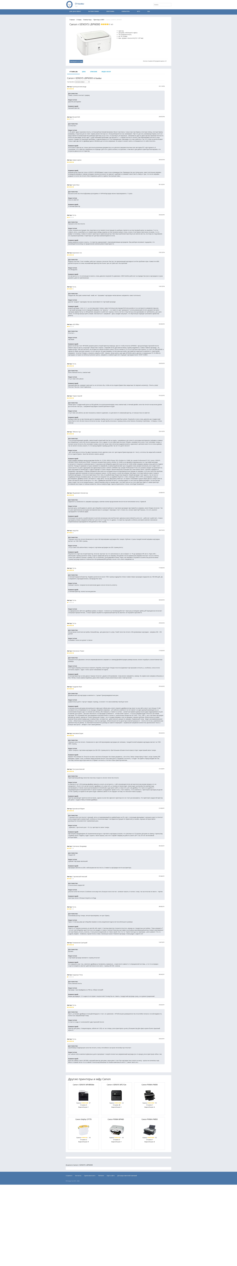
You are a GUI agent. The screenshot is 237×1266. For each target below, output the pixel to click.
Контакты (78, 1175)
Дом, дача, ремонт (75, 11)
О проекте (69, 1175)
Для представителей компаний (127, 1175)
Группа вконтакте (89, 1175)
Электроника (110, 11)
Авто (138, 11)
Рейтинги (101, 1175)
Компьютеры (126, 11)
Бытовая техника (93, 11)
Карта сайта (111, 1175)
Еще (148, 11)
